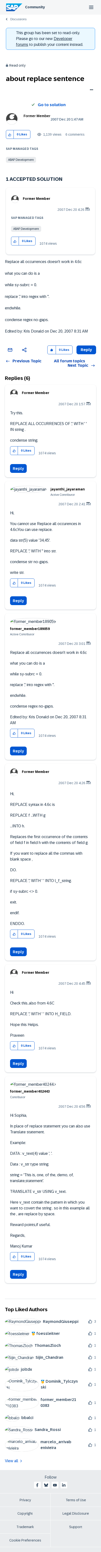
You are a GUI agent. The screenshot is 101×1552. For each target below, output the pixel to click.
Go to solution (52, 105)
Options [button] (90, 90)
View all (11, 1461)
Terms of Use (76, 1500)
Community (35, 7)
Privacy (25, 1500)
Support (75, 1527)
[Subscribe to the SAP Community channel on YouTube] (55, 1485)
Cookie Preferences (25, 1540)
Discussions (18, 19)
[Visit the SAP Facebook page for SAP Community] (37, 1485)
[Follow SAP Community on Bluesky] (46, 1485)
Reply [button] (86, 350)
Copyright (25, 1513)
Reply (18, 469)
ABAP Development (21, 160)
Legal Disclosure (76, 1513)
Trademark (25, 1527)
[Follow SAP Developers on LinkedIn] (64, 1485)
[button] (10, 134)
